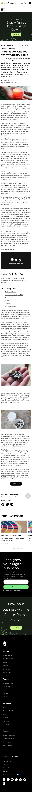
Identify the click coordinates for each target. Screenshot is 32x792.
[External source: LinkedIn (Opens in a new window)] (11, 504)
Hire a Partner (7, 742)
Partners (5, 693)
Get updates (16, 587)
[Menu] (30, 3)
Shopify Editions (8, 659)
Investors (6, 665)
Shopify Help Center (9, 735)
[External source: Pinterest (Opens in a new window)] (4, 783)
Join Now (24, 3)
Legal (4, 764)
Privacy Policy (7, 768)
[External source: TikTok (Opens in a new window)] (20, 779)
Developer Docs (8, 683)
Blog (4, 707)
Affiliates (5, 697)
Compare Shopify (8, 711)
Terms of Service (8, 761)
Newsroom (6, 669)
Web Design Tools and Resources (11, 535)
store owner (13, 139)
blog (3, 45)
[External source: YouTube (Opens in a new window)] (12, 779)
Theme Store (7, 686)
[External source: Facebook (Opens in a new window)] (2, 504)
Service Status (7, 745)
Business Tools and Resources (17, 45)
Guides (5, 714)
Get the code (16, 484)
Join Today (16, 34)
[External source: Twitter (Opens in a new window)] (7, 504)
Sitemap (5, 771)
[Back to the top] (4, 643)
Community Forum (8, 738)
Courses (5, 718)
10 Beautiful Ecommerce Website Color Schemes (13, 539)
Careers (5, 662)
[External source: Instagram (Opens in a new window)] (16, 779)
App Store (6, 690)
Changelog (6, 724)
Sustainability (7, 672)
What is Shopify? (8, 655)
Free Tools (6, 721)
